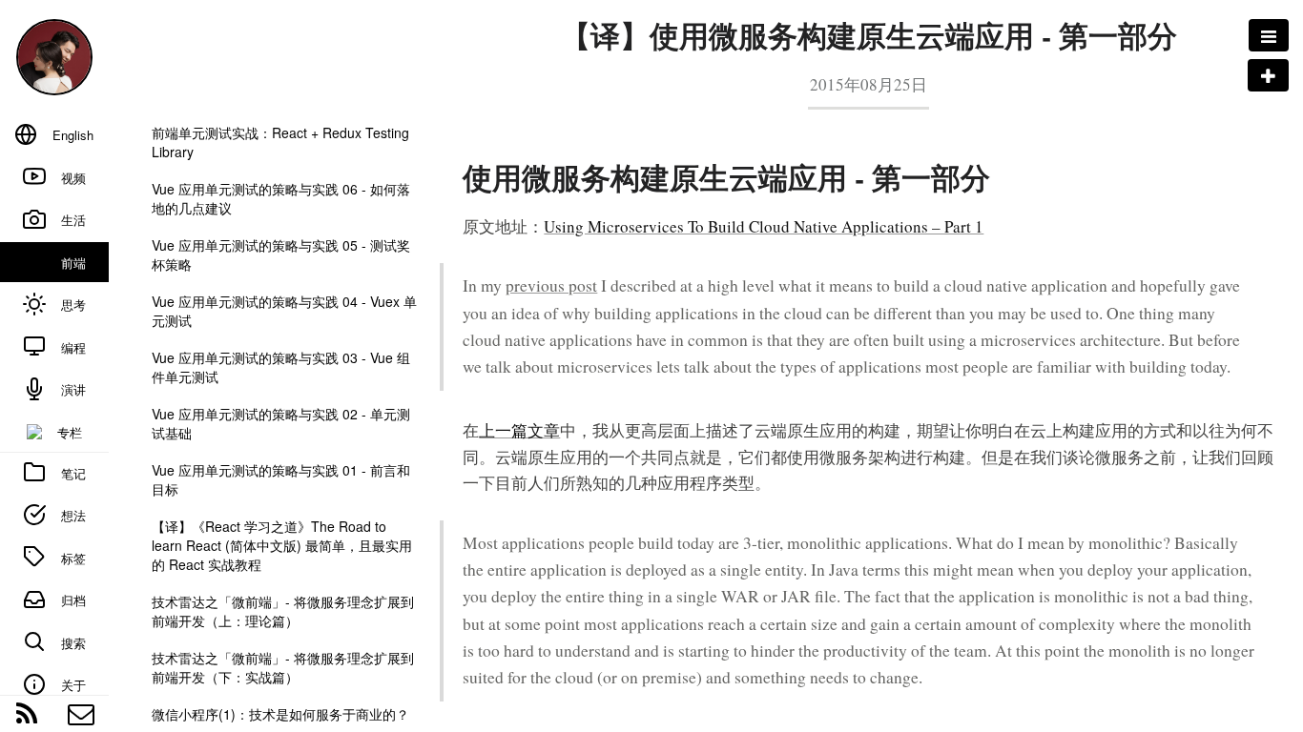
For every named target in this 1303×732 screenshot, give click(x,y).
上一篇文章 (519, 430)
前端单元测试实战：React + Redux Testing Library (280, 142)
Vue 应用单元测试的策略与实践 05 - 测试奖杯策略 (281, 254)
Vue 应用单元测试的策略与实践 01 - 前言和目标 (281, 479)
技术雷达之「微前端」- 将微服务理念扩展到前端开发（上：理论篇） (283, 611)
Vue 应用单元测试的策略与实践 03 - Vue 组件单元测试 (281, 367)
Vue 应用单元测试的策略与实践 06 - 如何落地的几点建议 (281, 198)
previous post (551, 285)
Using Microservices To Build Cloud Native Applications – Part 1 (763, 226)
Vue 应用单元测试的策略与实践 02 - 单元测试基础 (281, 423)
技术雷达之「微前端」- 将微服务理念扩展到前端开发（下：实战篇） (283, 667)
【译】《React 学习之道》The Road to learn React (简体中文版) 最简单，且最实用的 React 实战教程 (282, 545)
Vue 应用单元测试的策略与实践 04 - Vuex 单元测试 (284, 311)
